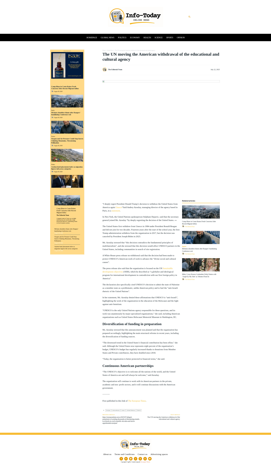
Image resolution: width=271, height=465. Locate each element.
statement (116, 210)
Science (53, 136)
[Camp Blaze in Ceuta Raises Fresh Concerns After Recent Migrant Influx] (67, 101)
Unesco (119, 207)
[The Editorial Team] (105, 69)
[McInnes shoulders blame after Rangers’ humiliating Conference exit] (67, 127)
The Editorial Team (63, 215)
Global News (110, 50)
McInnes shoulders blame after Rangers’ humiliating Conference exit (65, 114)
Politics (53, 164)
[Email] (93, 71)
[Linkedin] (93, 67)
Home (104, 50)
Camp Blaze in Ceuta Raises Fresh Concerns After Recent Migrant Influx (65, 87)
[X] (93, 57)
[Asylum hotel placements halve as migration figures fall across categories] (67, 181)
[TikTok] (135, 459)
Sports (53, 110)
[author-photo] (52, 91)
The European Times (137, 401)
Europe (108, 410)
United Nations (131, 410)
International (116, 410)
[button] (189, 16)
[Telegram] (93, 76)
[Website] (145, 459)
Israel (123, 410)
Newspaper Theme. (145, 462)
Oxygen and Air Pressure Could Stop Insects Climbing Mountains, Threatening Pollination (67, 141)
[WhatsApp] (93, 62)
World (139, 410)
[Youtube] (150, 459)
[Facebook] (93, 52)
